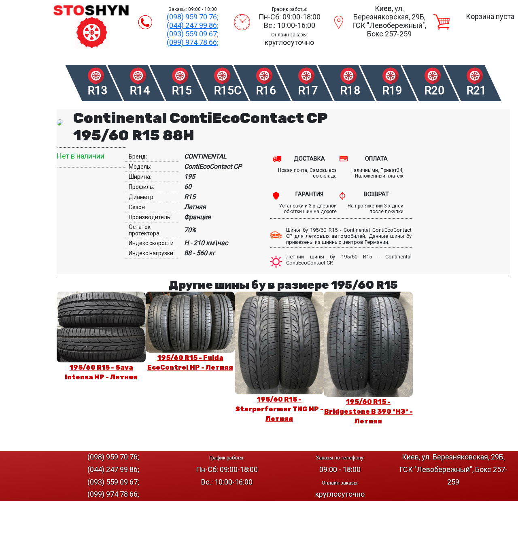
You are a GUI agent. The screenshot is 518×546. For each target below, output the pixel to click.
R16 (266, 90)
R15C (227, 90)
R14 (140, 90)
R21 (476, 90)
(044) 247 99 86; (193, 25)
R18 (350, 90)
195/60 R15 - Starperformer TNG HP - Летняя (279, 409)
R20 (434, 90)
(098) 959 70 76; (193, 17)
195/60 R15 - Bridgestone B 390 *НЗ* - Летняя (368, 411)
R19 (392, 90)
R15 (182, 90)
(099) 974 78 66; (193, 42)
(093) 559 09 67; (193, 34)
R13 (98, 90)
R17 (308, 90)
